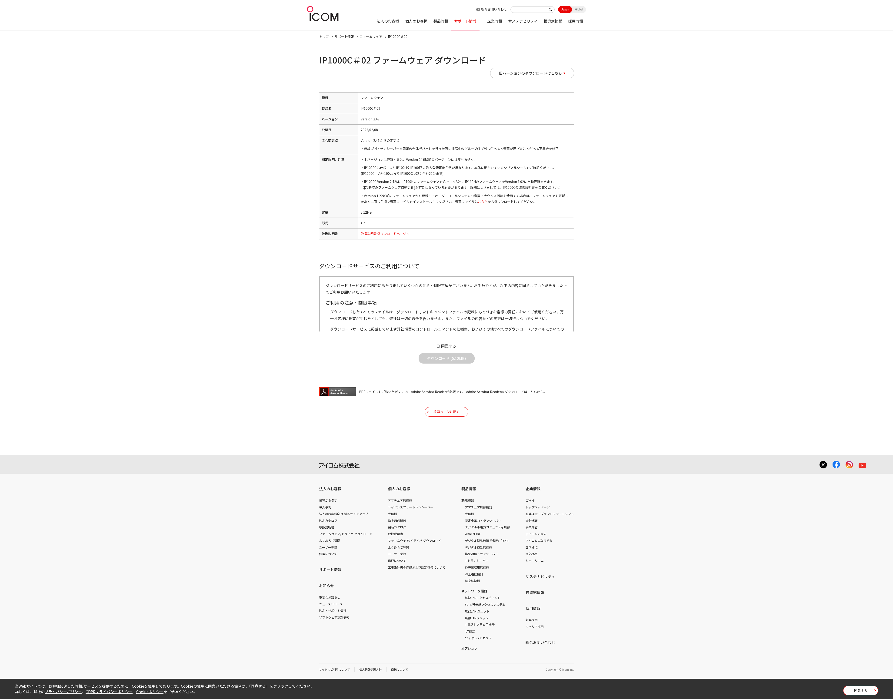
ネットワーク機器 (474, 591)
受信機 (392, 514)
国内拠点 (532, 547)
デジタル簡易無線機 (478, 547)
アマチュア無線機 (400, 500)
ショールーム (535, 560)
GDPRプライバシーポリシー (109, 691)
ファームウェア (371, 36)
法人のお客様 (388, 21)
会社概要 (532, 520)
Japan (565, 9)
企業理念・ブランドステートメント (550, 514)
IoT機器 (470, 631)
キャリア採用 (535, 626)
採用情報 (575, 21)
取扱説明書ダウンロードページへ (385, 233)
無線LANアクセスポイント (482, 598)
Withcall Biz (472, 534)
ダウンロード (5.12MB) (446, 358)
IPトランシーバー (477, 560)
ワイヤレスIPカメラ (478, 638)
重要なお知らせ (329, 597)
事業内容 (532, 527)
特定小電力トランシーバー (483, 520)
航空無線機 (472, 581)
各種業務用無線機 (477, 567)
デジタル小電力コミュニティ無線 (487, 527)
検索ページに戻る (446, 411)
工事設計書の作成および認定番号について (416, 567)
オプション (469, 648)
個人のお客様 (416, 21)
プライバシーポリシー (63, 691)
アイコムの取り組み (539, 540)
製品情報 (440, 21)
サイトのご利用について (334, 669)
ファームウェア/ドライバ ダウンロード (345, 534)
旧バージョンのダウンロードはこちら (530, 73)
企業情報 (494, 21)
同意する (448, 346)
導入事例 (325, 507)
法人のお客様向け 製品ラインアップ (343, 514)
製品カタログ (328, 520)
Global (579, 9)
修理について (328, 554)
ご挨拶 (530, 500)
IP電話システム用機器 (480, 624)
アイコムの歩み (536, 534)
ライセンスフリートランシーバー (410, 507)
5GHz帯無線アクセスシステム (485, 604)
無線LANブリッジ (477, 618)
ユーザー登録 (328, 547)
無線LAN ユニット (477, 611)
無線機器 (467, 500)
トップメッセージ (538, 507)
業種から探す (328, 500)
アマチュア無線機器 (478, 507)
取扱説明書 (326, 527)
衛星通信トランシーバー (481, 554)
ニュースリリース (331, 604)
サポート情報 (465, 21)
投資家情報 (553, 21)
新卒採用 (532, 620)
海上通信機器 (397, 520)
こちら (483, 201)
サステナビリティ (523, 21)
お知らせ (326, 585)
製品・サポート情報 (332, 610)
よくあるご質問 (329, 540)
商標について (399, 669)
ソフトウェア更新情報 (334, 617)
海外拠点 (532, 554)
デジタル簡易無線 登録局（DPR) (487, 540)
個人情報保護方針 (370, 669)
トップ (324, 36)
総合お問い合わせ (494, 9)
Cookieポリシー (149, 691)
